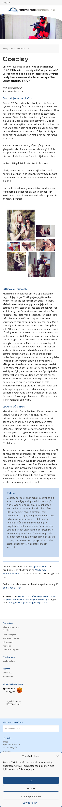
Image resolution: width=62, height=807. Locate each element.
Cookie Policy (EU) (11, 649)
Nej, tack (31, 788)
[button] (57, 756)
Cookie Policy (29, 802)
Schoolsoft (8, 676)
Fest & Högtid (9, 634)
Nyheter (20, 599)
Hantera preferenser (31, 796)
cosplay (11, 602)
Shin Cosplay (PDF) (12, 587)
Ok (31, 780)
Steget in (33, 599)
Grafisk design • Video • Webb (43, 596)
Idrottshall (8, 642)
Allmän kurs (23, 596)
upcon (44, 602)
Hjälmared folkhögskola (31, 10)
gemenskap (28, 602)
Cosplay (16, 59)
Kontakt (7, 646)
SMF (27, 599)
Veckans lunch (9, 661)
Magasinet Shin (9, 599)
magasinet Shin (38, 566)
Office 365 (7, 673)
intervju (37, 602)
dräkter (18, 602)
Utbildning (42, 599)
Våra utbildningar (11, 627)
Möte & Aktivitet (11, 638)
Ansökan (6, 630)
